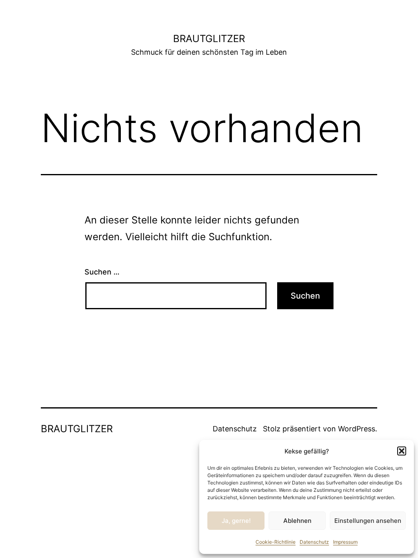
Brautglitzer (209, 39)
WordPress (356, 428)
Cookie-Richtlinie (276, 542)
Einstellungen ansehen (367, 521)
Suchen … (102, 272)
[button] (402, 451)
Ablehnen (297, 521)
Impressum (345, 542)
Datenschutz (314, 542)
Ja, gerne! (236, 521)
